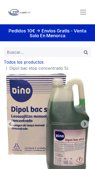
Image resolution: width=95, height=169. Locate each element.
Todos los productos (24, 62)
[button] (10, 123)
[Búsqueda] (86, 52)
